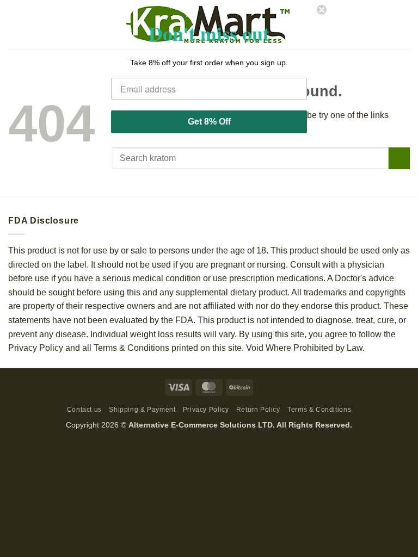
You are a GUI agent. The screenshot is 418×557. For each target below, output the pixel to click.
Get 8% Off (209, 121)
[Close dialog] (321, 9)
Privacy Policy (206, 409)
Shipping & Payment (142, 409)
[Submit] (399, 158)
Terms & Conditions (319, 409)
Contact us (84, 409)
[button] (14, 24)
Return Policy (258, 409)
